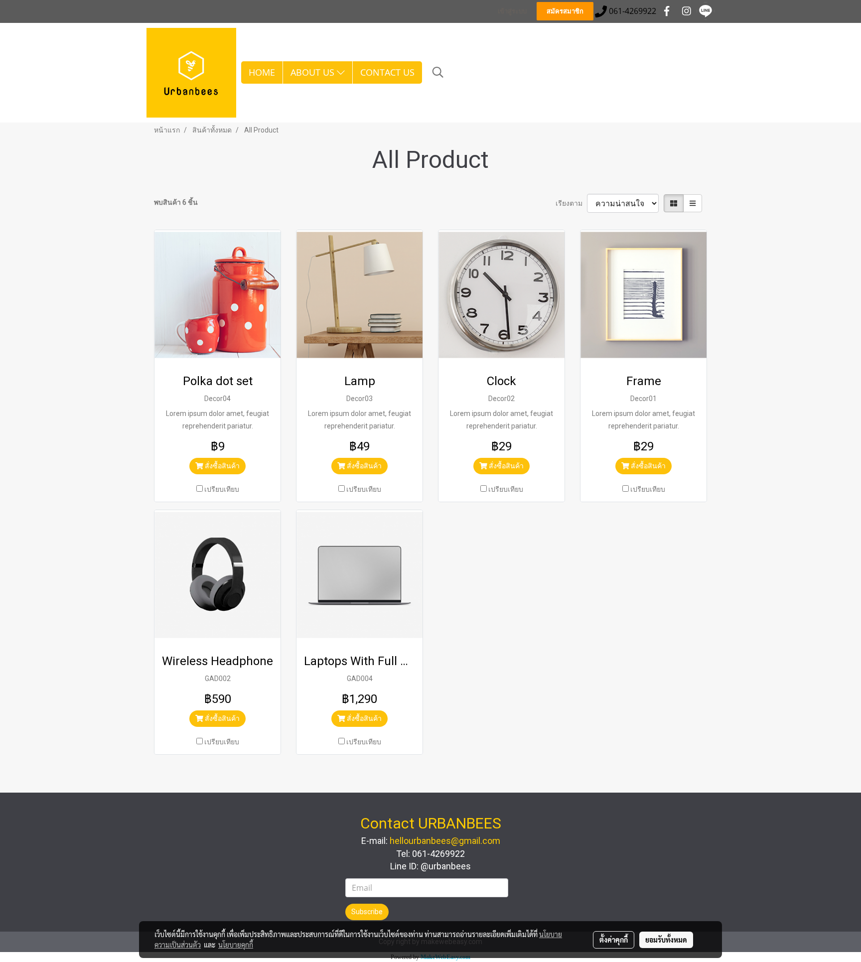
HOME (262, 72)
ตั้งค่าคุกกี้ (613, 939)
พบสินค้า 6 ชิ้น (176, 202)
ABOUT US (313, 72)
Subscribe (367, 912)
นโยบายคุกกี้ (235, 944)
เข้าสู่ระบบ (512, 11)
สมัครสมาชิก (565, 11)
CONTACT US (387, 72)
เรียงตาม (571, 203)
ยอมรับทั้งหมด (666, 939)
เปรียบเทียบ (221, 489)
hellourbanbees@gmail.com (445, 840)
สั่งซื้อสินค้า (221, 466)
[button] (438, 72)
